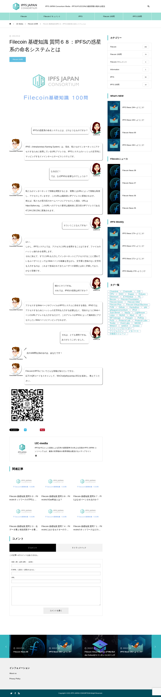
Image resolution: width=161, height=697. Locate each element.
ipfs (145, 307)
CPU (112, 294)
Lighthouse (140, 313)
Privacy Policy (14, 679)
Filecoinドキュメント (52, 16)
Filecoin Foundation (130, 299)
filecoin (113, 299)
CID (138, 291)
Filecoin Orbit (134, 302)
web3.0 (124, 326)
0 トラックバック (79, 548)
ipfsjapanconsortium (119, 310)
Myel (132, 315)
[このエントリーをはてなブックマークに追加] (25, 430)
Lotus (112, 315)
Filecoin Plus (115, 305)
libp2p (127, 313)
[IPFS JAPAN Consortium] (24, 6)
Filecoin (24, 16)
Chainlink (114, 291)
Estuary (142, 294)
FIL (139, 297)
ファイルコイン (117, 331)
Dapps (131, 294)
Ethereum (114, 297)
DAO (121, 294)
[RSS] (19, 693)
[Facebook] (15, 693)
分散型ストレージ (118, 334)
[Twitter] (11, 693)
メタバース (134, 331)
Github (122, 307)
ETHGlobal (128, 297)
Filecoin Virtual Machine (137, 305)
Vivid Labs (125, 323)
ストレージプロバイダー (121, 328)
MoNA (122, 315)
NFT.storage (115, 318)
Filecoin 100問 (109, 16)
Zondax (136, 326)
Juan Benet (115, 313)
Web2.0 (113, 326)
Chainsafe (127, 291)
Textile (112, 323)
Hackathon (134, 307)
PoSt (112, 320)
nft (140, 315)
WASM (137, 323)
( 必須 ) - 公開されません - (23, 569)
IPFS (80, 16)
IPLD (134, 310)
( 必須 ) (22, 562)
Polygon (129, 318)
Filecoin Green (116, 302)
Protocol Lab (124, 320)
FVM (112, 307)
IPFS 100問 (137, 16)
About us (12, 673)
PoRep (141, 318)
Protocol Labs (141, 320)
